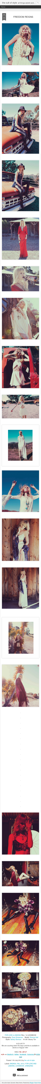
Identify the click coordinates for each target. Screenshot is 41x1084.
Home (3, 7)
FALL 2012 (20, 1063)
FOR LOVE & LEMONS (13, 1035)
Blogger (32, 1082)
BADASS (13, 1063)
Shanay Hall (34, 1037)
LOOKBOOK (19, 1066)
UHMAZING (29, 1066)
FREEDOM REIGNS (23, 16)
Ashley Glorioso (15, 1039)
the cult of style (29, 1060)
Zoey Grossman (17, 1037)
